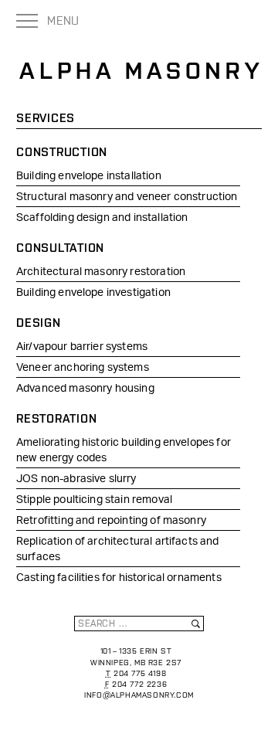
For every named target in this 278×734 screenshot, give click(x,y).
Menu (63, 20)
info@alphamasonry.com (139, 695)
